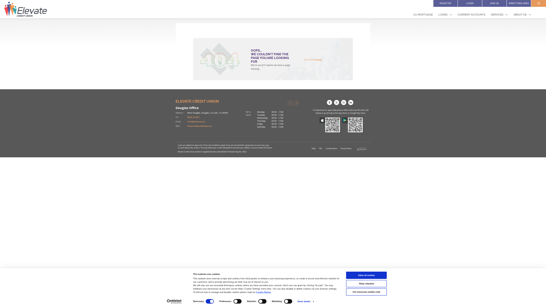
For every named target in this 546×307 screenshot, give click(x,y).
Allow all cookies (366, 275)
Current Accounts (471, 14)
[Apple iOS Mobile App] (329, 124)
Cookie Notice (263, 292)
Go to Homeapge (313, 59)
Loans (443, 14)
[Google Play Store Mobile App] (352, 124)
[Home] (25, 9)
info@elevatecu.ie (196, 121)
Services (497, 14)
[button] (538, 3)
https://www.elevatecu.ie (199, 126)
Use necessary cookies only (366, 292)
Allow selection (366, 283)
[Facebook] (330, 102)
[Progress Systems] (362, 148)
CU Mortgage (423, 14)
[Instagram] (344, 102)
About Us (520, 14)
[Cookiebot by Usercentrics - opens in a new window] (174, 301)
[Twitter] (337, 102)
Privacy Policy (346, 148)
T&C (320, 148)
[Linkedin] (351, 102)
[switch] (237, 301)
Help (314, 148)
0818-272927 (193, 117)
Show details (303, 301)
